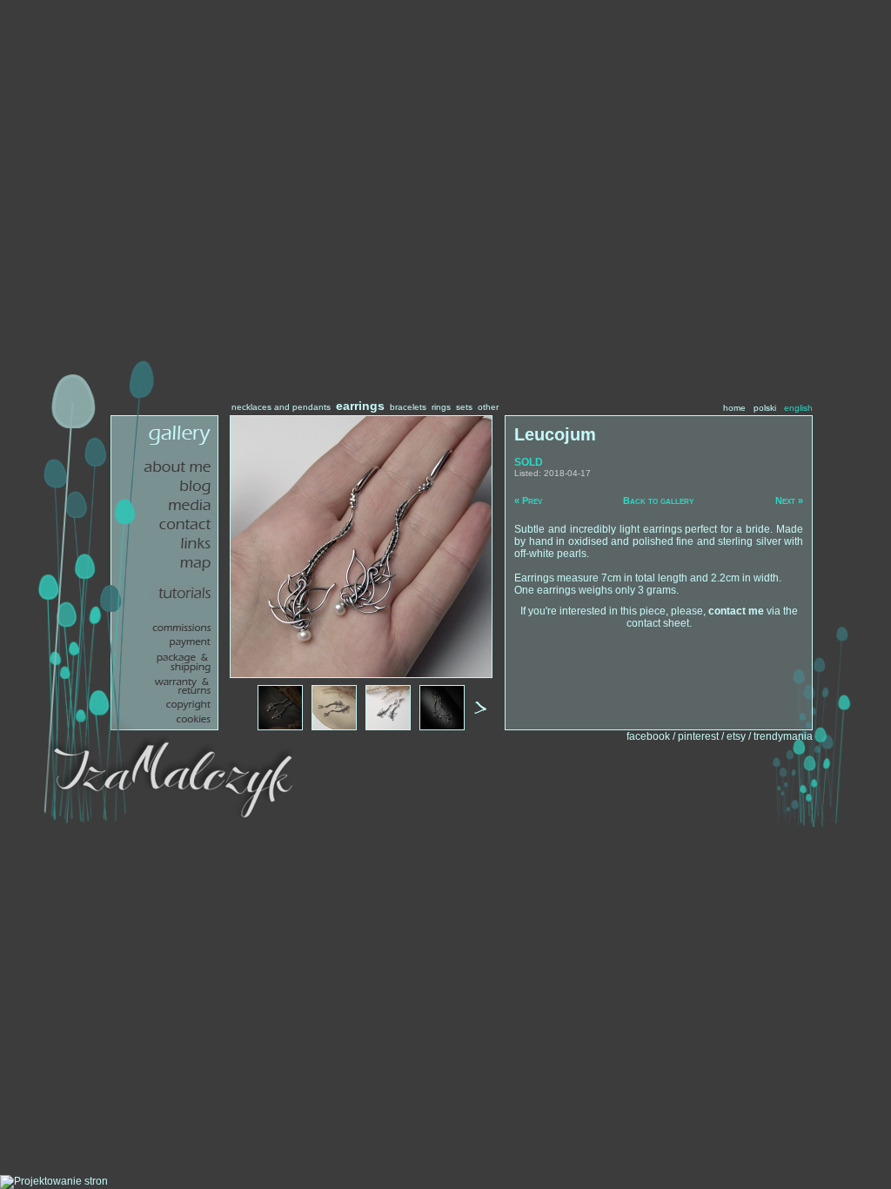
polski (765, 408)
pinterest (698, 736)
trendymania (783, 736)
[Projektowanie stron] (54, 1181)
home (734, 408)
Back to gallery (658, 500)
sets (464, 407)
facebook (648, 736)
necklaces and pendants (281, 407)
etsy (736, 736)
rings (441, 407)
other (488, 407)
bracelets (408, 407)
